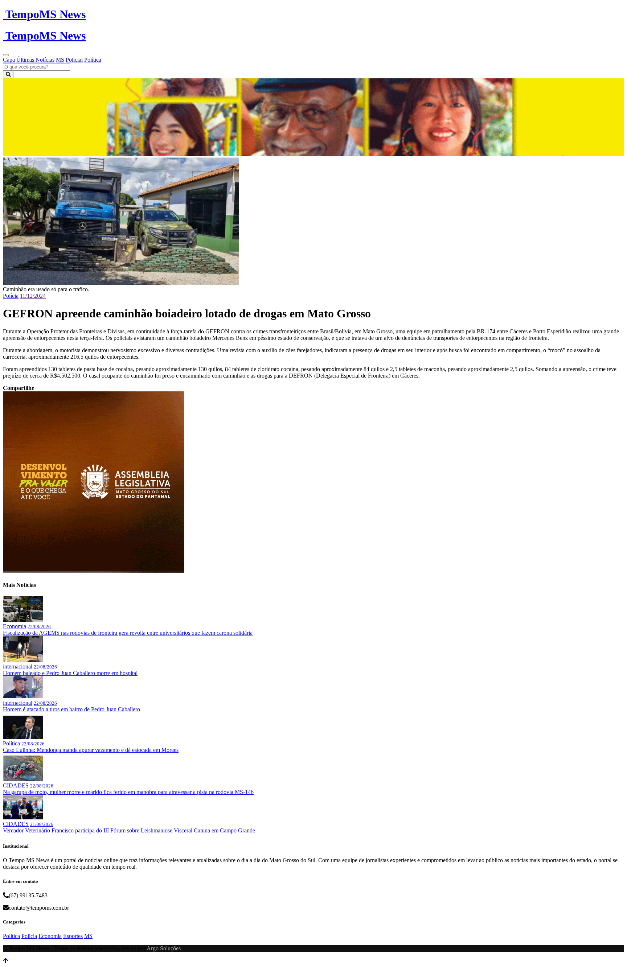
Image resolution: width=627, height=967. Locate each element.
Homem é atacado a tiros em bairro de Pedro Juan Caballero (71, 709)
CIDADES (16, 785)
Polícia (11, 296)
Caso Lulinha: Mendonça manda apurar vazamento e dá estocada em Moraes (91, 750)
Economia (14, 626)
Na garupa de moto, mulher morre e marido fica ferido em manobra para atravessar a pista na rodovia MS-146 (128, 792)
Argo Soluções (164, 948)
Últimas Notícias (35, 60)
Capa (9, 60)
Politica (11, 936)
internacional (17, 666)
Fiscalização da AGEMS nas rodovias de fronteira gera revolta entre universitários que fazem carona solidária (128, 633)
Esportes (73, 936)
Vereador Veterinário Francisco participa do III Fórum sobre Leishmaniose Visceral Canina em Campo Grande (129, 830)
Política (92, 60)
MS (60, 60)
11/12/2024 (33, 296)
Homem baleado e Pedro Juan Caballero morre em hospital (70, 673)
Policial (74, 60)
